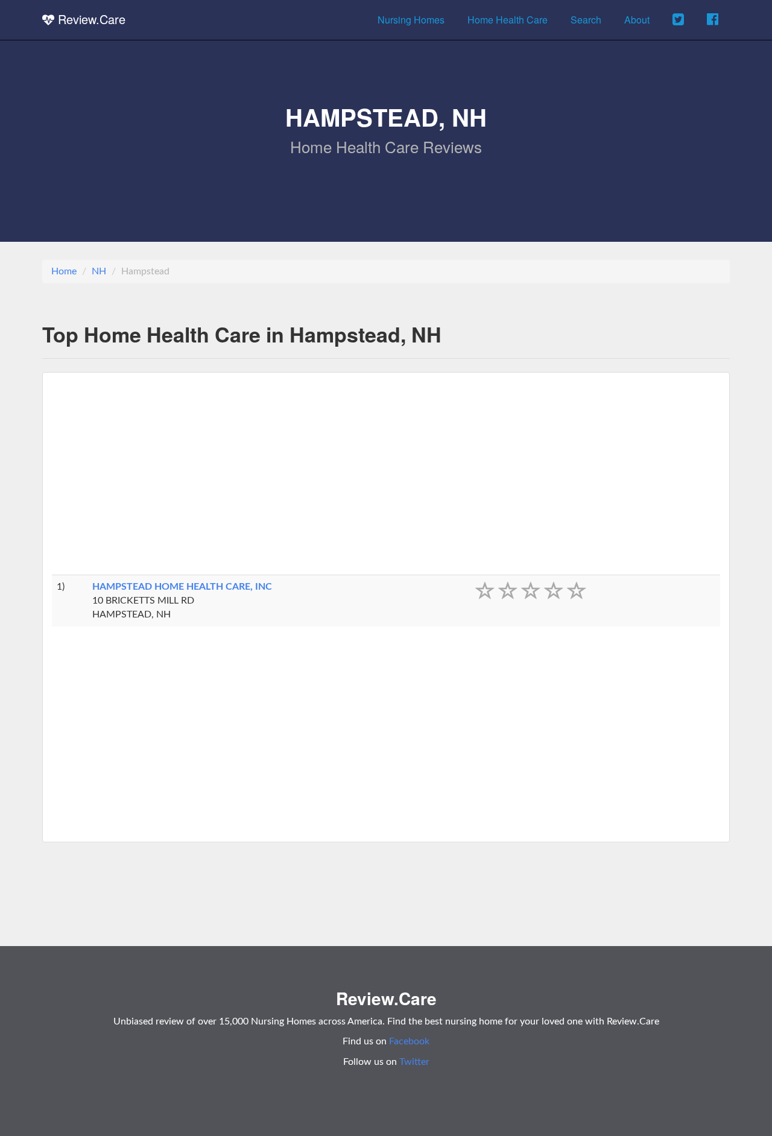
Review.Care (89, 19)
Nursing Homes (411, 20)
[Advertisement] (386, 478)
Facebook (409, 1041)
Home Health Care (507, 20)
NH (99, 271)
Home (64, 271)
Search (586, 20)
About (637, 20)
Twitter (414, 1062)
